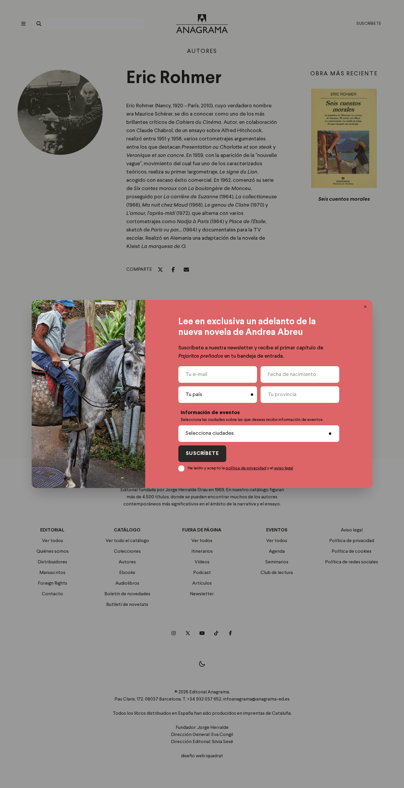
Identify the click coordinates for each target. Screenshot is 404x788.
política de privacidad (246, 468)
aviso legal (283, 468)
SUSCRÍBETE (202, 453)
